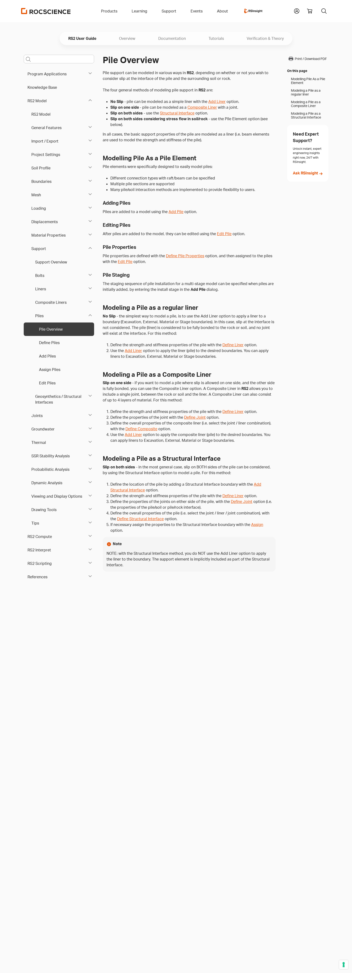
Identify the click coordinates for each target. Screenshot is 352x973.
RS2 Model (37, 100)
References (37, 576)
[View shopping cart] (309, 11)
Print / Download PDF (311, 59)
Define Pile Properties (185, 255)
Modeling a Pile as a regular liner (306, 92)
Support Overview (51, 262)
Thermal (38, 442)
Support (38, 248)
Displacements (44, 221)
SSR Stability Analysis (50, 456)
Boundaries (41, 181)
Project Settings (45, 154)
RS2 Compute (40, 536)
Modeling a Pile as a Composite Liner (306, 104)
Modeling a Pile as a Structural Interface (306, 115)
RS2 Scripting (40, 563)
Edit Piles (47, 383)
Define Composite (141, 428)
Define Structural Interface (140, 518)
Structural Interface (177, 113)
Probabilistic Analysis (50, 469)
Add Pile (176, 211)
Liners (40, 289)
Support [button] (169, 11)
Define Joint (195, 417)
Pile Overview (51, 329)
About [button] (222, 11)
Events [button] (197, 11)
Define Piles (49, 342)
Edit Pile (224, 233)
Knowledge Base (42, 87)
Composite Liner (202, 107)
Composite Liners (51, 302)
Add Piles (47, 356)
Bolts (39, 275)
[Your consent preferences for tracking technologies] (343, 964)
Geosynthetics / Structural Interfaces (58, 399)
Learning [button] (139, 11)
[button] (297, 10)
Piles (39, 315)
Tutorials (216, 38)
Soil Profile (41, 168)
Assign (257, 524)
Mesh (36, 194)
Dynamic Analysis (46, 482)
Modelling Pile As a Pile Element (308, 81)
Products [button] (109, 11)
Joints (37, 415)
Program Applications (47, 74)
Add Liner (217, 101)
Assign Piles (49, 369)
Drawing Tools (44, 509)
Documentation (172, 38)
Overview (127, 38)
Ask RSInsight (305, 173)
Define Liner (233, 344)
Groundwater (43, 429)
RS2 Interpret (39, 550)
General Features (46, 127)
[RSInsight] (253, 11)
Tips (35, 523)
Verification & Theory (265, 38)
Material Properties (48, 235)
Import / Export (44, 141)
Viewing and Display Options (56, 496)
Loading (38, 208)
